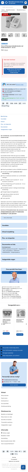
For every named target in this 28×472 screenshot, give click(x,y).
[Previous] (3, 22)
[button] (2, 2)
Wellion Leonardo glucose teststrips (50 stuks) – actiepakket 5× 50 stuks (7, 322)
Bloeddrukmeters (10, 10)
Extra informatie (8, 217)
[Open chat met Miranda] (23, 467)
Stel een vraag (19, 84)
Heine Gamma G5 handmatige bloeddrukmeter (20, 320)
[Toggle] (2, 218)
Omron (6, 50)
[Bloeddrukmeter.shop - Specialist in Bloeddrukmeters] (14, 2)
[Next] (24, 22)
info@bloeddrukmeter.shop (11, 379)
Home (2, 10)
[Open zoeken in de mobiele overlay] (14, 7)
